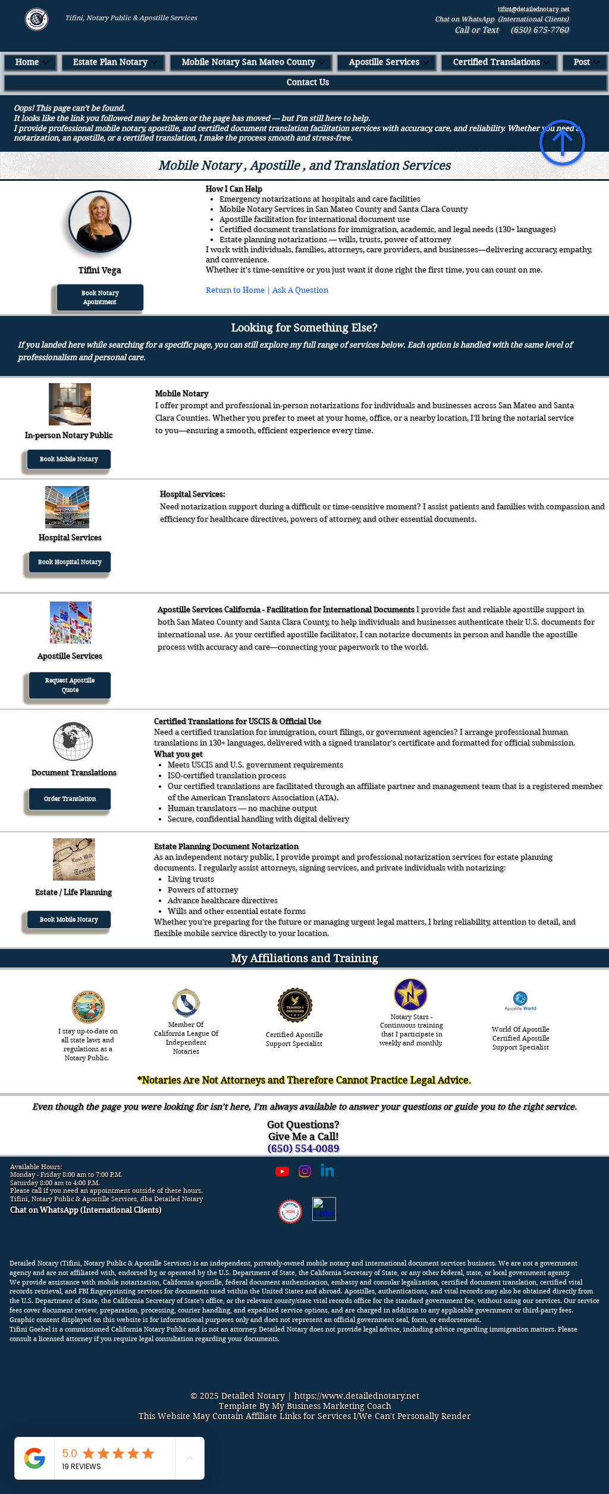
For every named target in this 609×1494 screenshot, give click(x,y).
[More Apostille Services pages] (426, 62)
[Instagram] (305, 1171)
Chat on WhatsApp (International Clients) (502, 19)
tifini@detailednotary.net (534, 9)
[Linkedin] (327, 1171)
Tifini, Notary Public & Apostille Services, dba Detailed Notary (106, 1199)
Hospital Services (70, 537)
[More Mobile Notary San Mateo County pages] (322, 62)
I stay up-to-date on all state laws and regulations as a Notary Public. (88, 1044)
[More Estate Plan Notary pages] (154, 62)
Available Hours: (36, 1167)
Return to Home (235, 290)
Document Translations (74, 772)
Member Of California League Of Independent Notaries (186, 1037)
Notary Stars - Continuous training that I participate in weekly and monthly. (411, 1030)
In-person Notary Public (68, 435)
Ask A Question (300, 290)
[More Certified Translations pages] (547, 62)
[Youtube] (282, 1171)
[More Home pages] (46, 62)
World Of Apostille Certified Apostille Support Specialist (521, 1038)
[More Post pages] (596, 62)
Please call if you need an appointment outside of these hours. (106, 1190)
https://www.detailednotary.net (356, 1395)
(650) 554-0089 (304, 1148)
